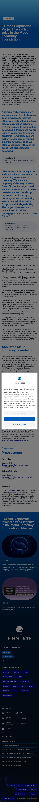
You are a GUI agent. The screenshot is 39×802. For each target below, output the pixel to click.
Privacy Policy (23, 407)
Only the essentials (19, 424)
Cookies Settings (19, 413)
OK (19, 419)
